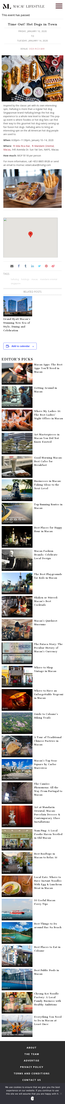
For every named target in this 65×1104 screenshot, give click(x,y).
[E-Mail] (12, 265)
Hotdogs (25, 279)
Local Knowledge (13, 382)
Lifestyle (7, 522)
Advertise (32, 1060)
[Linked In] (32, 265)
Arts (5, 452)
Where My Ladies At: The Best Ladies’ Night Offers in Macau (48, 415)
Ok (33, 1098)
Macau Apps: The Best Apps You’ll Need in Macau (48, 368)
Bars (5, 429)
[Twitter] (39, 265)
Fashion (7, 568)
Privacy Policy (31, 1067)
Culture (7, 498)
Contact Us (31, 1079)
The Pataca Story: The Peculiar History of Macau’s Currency (48, 648)
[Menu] (59, 6)
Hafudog (15, 279)
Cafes (5, 964)
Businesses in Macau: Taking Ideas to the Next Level (47, 485)
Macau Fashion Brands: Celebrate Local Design (46, 555)
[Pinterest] (46, 265)
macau (35, 279)
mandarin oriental (48, 279)
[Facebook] (19, 265)
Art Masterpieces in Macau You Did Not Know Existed (47, 438)
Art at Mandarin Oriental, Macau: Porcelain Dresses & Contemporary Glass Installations (47, 814)
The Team (31, 1054)
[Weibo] (53, 265)
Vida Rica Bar (37, 48)
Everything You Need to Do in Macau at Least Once (48, 1021)
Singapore (15, 283)
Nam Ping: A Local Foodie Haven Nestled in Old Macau (48, 834)
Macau (6, 941)
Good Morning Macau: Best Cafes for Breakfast (48, 461)
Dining (6, 475)
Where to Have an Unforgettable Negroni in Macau (48, 694)
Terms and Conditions (32, 1073)
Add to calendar (21, 346)
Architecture (10, 778)
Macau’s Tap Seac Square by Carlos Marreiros (45, 764)
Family (6, 592)
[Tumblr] (25, 265)
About (32, 1047)
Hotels (8, 314)
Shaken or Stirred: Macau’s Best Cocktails (46, 601)
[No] (60, 1093)
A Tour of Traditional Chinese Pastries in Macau (48, 741)
